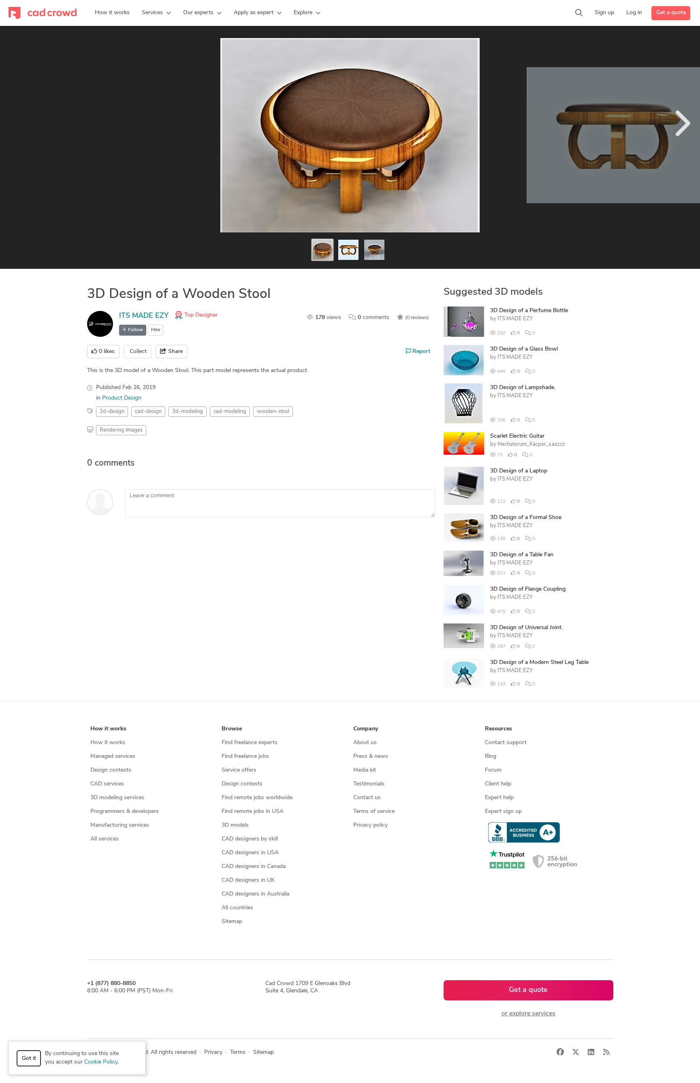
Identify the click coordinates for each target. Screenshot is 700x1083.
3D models (235, 825)
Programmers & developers (124, 812)
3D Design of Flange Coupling (528, 589)
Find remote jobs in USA (253, 812)
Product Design (121, 398)
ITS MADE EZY (144, 316)
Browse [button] (232, 729)
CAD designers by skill (250, 839)
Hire (155, 330)
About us (365, 743)
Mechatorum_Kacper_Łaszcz (531, 444)
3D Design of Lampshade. (522, 388)
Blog (490, 756)
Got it (29, 1058)
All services (104, 839)
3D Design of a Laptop (518, 471)
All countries (237, 908)
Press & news (370, 756)
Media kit (364, 770)
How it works (107, 743)
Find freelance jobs (245, 756)
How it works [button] (108, 729)
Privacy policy (370, 825)
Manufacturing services (119, 825)
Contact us (367, 798)
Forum (493, 770)
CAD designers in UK (248, 880)
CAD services (107, 784)
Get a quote (671, 13)
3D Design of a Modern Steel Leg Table (539, 663)
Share (174, 352)
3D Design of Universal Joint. (526, 628)
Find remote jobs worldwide (257, 798)
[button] (156, 13)
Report (420, 352)
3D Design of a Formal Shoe (525, 518)
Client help (498, 784)
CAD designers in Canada (254, 867)
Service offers (239, 770)
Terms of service (374, 812)
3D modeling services (117, 798)
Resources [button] (498, 729)
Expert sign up (503, 812)
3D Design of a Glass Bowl (524, 349)
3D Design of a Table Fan (521, 555)
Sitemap (232, 922)
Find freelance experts (249, 743)
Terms (237, 1052)
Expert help (499, 798)
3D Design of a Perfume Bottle (529, 311)
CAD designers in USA (250, 853)
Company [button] (365, 729)
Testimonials (368, 784)
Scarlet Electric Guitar (517, 436)
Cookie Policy (100, 1062)
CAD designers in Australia (255, 894)
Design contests (110, 770)
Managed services (112, 756)
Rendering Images (121, 430)
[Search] (579, 13)
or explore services (528, 1014)
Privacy (213, 1052)
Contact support (506, 743)
